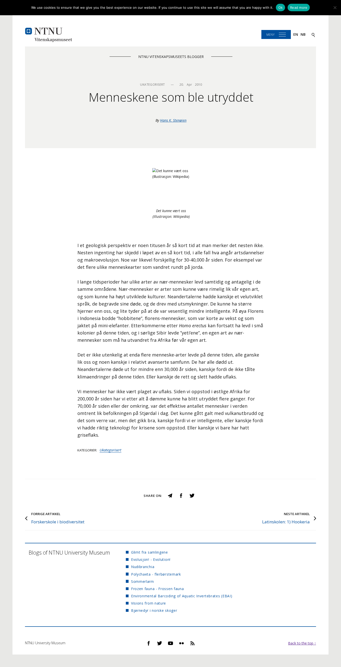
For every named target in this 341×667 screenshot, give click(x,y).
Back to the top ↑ (302, 643)
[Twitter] (191, 495)
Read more (298, 7)
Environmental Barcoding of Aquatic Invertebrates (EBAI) (181, 596)
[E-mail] (170, 495)
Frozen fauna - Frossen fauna (157, 588)
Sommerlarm (142, 581)
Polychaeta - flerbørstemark (156, 574)
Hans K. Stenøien (173, 120)
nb (303, 34)
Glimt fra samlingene (149, 552)
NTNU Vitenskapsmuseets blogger (171, 56)
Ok (280, 7)
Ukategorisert (110, 449)
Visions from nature (148, 603)
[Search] (313, 34)
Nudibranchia (142, 566)
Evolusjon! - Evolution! (150, 559)
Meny (270, 34)
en (295, 34)
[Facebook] (180, 495)
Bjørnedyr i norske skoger (154, 610)
